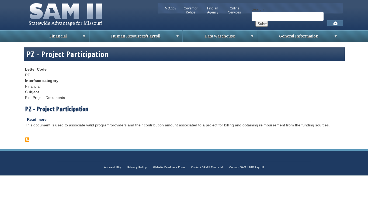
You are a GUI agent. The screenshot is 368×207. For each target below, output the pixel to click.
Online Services (234, 10)
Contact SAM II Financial (207, 167)
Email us (335, 23)
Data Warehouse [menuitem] (209, 38)
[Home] (67, 27)
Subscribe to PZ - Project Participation (27, 140)
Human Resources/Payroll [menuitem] (124, 38)
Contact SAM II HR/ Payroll (246, 167)
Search (258, 9)
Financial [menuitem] (47, 38)
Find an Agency (212, 10)
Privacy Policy (137, 167)
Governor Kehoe (190, 10)
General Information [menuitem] (287, 38)
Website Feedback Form (169, 167)
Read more (37, 120)
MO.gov (170, 8)
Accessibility (112, 167)
